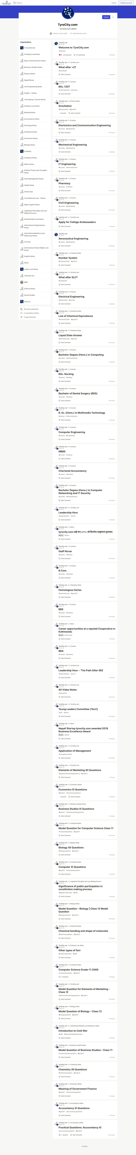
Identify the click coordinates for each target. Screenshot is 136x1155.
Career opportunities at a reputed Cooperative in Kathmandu (87, 630)
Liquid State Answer (70, 335)
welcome (62, 51)
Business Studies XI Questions (76, 808)
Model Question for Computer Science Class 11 (86, 828)
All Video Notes (68, 689)
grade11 (74, 261)
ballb (75, 892)
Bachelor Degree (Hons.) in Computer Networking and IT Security (80, 492)
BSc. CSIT (64, 86)
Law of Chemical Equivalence (76, 316)
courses (74, 90)
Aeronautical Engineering (73, 238)
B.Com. (63, 570)
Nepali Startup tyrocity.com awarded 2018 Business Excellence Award (83, 730)
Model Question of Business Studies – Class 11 (86, 1050)
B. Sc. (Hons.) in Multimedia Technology (82, 412)
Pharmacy (64, 183)
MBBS (62, 451)
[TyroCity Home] (6, 3)
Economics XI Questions (73, 789)
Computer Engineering (72, 432)
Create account (126, 3)
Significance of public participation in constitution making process (81, 888)
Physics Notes (75, 101)
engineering (70, 129)
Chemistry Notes (75, 311)
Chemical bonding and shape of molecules (83, 930)
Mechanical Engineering (73, 144)
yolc (60, 712)
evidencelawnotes (65, 954)
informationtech (64, 90)
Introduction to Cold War (73, 1030)
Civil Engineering (69, 202)
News (72, 527)
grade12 (73, 109)
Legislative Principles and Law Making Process (85, 881)
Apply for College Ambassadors (77, 222)
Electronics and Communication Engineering (85, 125)
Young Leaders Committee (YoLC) (78, 709)
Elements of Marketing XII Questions (80, 770)
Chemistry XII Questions (73, 1069)
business (69, 474)
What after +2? (67, 67)
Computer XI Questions (72, 867)
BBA (61, 651)
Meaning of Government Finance (78, 1088)
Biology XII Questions (71, 847)
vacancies (68, 635)
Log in (114, 3)
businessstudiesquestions (75, 812)
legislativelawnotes (65, 892)
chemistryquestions (65, 934)
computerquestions (65, 831)
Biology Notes (74, 843)
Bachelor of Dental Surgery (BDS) (78, 393)
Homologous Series (70, 590)
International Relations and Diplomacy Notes (84, 1026)
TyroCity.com (63, 42)
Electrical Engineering (71, 296)
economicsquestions (74, 793)
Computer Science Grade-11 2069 (78, 969)
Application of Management (75, 750)
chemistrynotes (64, 319)
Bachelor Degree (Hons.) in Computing (81, 354)
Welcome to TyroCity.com (74, 47)
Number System (68, 257)
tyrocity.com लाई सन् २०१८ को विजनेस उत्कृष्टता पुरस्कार (85, 531)
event (73, 516)
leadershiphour (64, 516)
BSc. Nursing (66, 374)
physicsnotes (63, 109)
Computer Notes (75, 253)
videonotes (63, 693)
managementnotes (65, 754)
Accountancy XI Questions (74, 1108)
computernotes (64, 261)
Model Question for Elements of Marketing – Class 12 (84, 990)
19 (80, 55)
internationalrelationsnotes (73, 1034)
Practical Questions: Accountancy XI (80, 1127)
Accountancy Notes (76, 1103)
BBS (61, 609)
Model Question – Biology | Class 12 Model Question (83, 910)
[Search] (15, 3)
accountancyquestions (74, 1111)
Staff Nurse (65, 551)
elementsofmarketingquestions (69, 773)
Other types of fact (69, 950)
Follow (106, 17)
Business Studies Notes (78, 804)
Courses (73, 81)
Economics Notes (76, 784)
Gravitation (65, 105)
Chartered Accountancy (73, 470)
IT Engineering (67, 164)
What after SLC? (68, 277)
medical (69, 187)
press (67, 535)
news (61, 535)
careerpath (63, 70)
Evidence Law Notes (77, 945)
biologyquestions (65, 851)
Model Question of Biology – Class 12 (80, 1011)
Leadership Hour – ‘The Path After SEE (81, 670)
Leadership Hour (68, 512)
